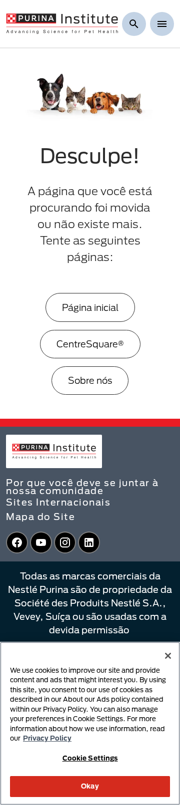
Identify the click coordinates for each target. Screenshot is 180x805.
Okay (90, 786)
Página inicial (90, 307)
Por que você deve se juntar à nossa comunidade (82, 487)
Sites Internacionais (58, 502)
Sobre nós (90, 380)
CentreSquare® (90, 343)
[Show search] (134, 24)
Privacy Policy (47, 738)
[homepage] (62, 22)
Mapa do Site (40, 517)
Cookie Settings (90, 758)
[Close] (168, 656)
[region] (90, 723)
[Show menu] (162, 24)
